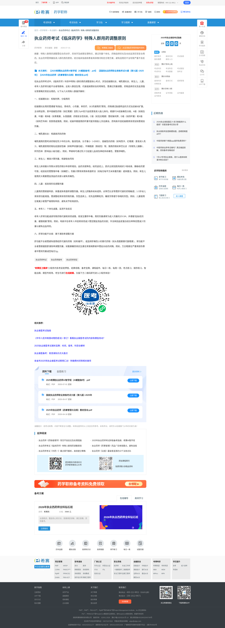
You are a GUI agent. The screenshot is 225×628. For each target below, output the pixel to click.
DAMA (57, 577)
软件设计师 (78, 577)
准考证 (179, 71)
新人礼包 (202, 26)
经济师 (116, 566)
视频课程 (115, 12)
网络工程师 (87, 577)
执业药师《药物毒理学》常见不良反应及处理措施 (60, 440)
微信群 (66, 3)
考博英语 (156, 566)
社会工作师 (126, 566)
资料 (158, 12)
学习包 (139, 12)
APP (57, 3)
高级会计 (137, 570)
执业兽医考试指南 (42, 330)
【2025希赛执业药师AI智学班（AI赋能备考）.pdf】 (73, 71)
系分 (76, 566)
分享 (23, 46)
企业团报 (202, 55)
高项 (84, 566)
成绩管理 (180, 81)
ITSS (96, 570)
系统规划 (78, 573)
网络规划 (78, 570)
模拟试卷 (72, 549)
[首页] (42, 12)
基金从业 (145, 573)
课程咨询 (202, 36)
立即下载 (133, 380)
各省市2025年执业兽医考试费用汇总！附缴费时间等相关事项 (62, 361)
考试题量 (169, 71)
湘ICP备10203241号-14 (120, 617)
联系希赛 (94, 600)
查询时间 (157, 81)
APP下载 (202, 84)
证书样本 (157, 96)
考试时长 (157, 71)
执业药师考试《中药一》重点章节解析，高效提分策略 (62, 451)
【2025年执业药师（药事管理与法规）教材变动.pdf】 (64, 75)
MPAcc (155, 573)
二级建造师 (126, 570)
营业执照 (94, 603)
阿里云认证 (106, 566)
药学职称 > (44, 30)
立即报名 (44, 528)
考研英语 (164, 566)
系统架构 (86, 570)
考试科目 (169, 68)
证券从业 (137, 573)
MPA (163, 573)
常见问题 (94, 596)
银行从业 (145, 570)
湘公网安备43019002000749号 (141, 617)
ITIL (103, 570)
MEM (163, 570)
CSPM (57, 570)
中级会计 (145, 566)
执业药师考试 (41, 260)
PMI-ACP (66, 577)
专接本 (175, 570)
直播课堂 (128, 12)
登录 (187, 3)
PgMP (57, 573)
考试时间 (157, 68)
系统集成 (86, 573)
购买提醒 (37, 603)
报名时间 (169, 56)
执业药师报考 (56, 260)
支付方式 (37, 600)
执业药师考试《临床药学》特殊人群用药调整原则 (79, 30)
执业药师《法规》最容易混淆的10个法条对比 (111, 451)
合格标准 (157, 84)
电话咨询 (202, 65)
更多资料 (136, 372)
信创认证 (97, 573)
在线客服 (125, 601)
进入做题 (179, 196)
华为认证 (97, 566)
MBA (155, 570)
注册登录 (37, 592)
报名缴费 (157, 59)
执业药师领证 (71, 260)
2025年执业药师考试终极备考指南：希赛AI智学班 (113, 440)
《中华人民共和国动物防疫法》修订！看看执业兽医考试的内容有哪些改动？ (69, 338)
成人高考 (184, 566)
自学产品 (66, 592)
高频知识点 (86, 549)
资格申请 (157, 93)
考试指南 (180, 56)
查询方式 (169, 81)
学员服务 (202, 46)
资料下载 (47, 371)
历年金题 (59, 549)
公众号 (202, 75)
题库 (150, 12)
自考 (174, 566)
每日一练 (127, 549)
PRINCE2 (66, 573)
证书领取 (169, 93)
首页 (37, 3)
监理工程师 (126, 573)
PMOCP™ (66, 570)
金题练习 (61, 371)
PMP (56, 566)
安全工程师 (118, 573)
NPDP (65, 566)
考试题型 (180, 68)
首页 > (37, 30)
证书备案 (180, 93)
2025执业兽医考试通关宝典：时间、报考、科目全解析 (59, 346)
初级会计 (137, 566)
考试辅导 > (54, 30)
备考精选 (24, 24)
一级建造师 (118, 570)
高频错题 (100, 549)
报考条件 (157, 56)
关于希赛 (94, 592)
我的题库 (185, 170)
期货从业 (137, 577)
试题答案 (140, 549)
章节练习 (113, 549)
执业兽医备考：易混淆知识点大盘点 (51, 353)
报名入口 (169, 59)
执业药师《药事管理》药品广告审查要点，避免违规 (114, 446)
